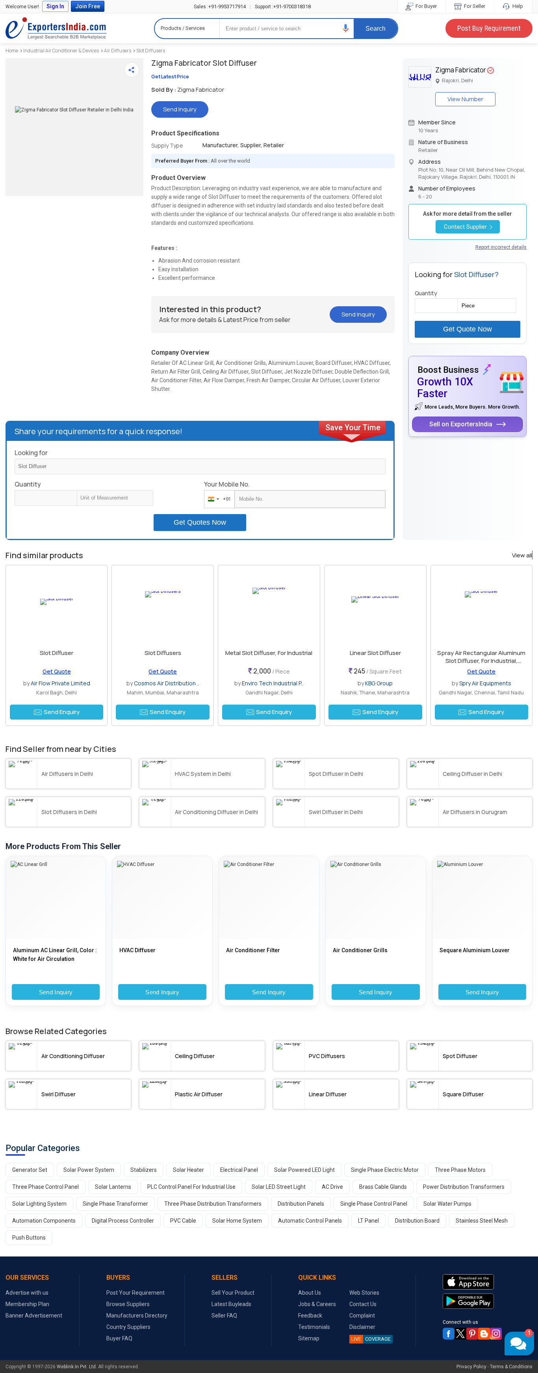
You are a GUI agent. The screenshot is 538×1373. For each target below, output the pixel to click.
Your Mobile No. (227, 484)
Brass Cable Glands (383, 1187)
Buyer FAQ (119, 1338)
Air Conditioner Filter (253, 950)
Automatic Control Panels (310, 1221)
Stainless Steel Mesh (482, 1221)
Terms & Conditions (511, 1366)
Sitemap (308, 1338)
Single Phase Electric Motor (385, 1170)
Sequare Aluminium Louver (475, 950)
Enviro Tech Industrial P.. (272, 683)
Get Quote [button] (57, 671)
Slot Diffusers (150, 50)
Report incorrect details (501, 247)
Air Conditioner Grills (360, 950)
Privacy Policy (471, 1366)
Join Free (87, 6)
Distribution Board (417, 1221)
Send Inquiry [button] (180, 109)
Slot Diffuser (56, 653)
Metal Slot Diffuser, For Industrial (268, 653)
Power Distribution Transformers (464, 1187)
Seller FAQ (224, 1315)
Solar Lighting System (39, 1204)
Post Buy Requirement (489, 28)
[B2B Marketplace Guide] (484, 1334)
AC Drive (332, 1187)
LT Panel (368, 1221)
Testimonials (314, 1327)
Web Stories (364, 1293)
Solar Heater (188, 1170)
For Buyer (425, 6)
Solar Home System (237, 1221)
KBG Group (379, 683)
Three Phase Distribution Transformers (213, 1204)
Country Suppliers (128, 1327)
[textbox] (115, 498)
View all (522, 555)
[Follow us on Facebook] (449, 1334)
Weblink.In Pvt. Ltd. (77, 1366)
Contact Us (363, 1304)
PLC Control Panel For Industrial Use (191, 1187)
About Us (309, 1293)
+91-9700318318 (283, 6)
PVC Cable (183, 1221)
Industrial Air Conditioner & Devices (61, 50)
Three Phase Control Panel (45, 1187)
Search (375, 28)
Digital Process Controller (123, 1221)
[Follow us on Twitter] (460, 1334)
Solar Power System (88, 1170)
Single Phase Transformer (115, 1204)
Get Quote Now (467, 329)
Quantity (28, 484)
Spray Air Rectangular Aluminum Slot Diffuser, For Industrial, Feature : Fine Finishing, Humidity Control (481, 665)
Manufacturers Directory (136, 1315)
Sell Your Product (232, 1293)
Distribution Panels (301, 1204)
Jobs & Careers (317, 1304)
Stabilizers (143, 1170)
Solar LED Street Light (279, 1187)
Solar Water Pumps (447, 1204)
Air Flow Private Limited (60, 683)
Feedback (310, 1315)
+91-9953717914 (220, 6)
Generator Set (29, 1170)
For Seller (474, 6)
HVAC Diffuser (137, 950)
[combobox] (217, 499)
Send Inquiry (56, 992)
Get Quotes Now (200, 522)
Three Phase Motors (460, 1170)
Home (12, 50)
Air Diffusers (117, 50)
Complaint (362, 1315)
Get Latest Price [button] (170, 76)
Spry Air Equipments (485, 683)
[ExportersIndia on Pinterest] (472, 1334)
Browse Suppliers (128, 1304)
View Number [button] (465, 99)
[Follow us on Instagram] (496, 1334)
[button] (346, 28)
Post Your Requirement (135, 1293)
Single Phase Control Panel (373, 1204)
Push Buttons (29, 1237)
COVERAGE (371, 1339)
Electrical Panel (239, 1170)
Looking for (31, 453)
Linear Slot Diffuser (375, 653)
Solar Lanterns (113, 1187)
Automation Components (44, 1221)
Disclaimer (362, 1327)
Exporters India (56, 28)
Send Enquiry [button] (62, 712)
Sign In (55, 6)
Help (517, 6)
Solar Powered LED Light (304, 1170)
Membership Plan (27, 1304)
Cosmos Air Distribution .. (166, 683)
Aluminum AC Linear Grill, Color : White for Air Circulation (55, 954)
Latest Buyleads (231, 1304)
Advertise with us (27, 1293)
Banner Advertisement (34, 1315)
